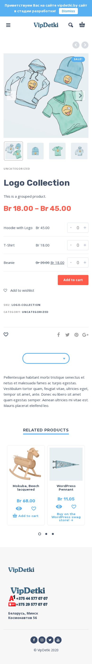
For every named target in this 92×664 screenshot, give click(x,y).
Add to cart (73, 280)
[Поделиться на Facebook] (57, 334)
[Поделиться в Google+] (83, 334)
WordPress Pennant (66, 487)
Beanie (9, 262)
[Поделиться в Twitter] (66, 334)
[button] (39, 534)
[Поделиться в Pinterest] (75, 334)
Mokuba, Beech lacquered (26, 487)
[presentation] (11, 95)
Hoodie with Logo (18, 227)
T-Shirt (9, 245)
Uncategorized (17, 168)
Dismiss (68, 11)
